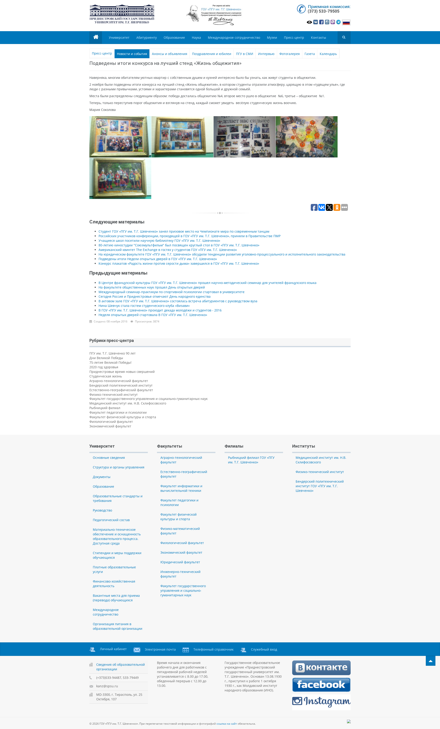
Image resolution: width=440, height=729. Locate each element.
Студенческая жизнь (105, 376)
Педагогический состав (111, 520)
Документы (101, 477)
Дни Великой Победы (106, 358)
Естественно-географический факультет (121, 390)
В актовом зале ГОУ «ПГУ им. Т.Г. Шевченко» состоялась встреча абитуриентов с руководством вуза (178, 301)
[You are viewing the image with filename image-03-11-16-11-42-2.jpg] (244, 136)
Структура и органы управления (118, 467)
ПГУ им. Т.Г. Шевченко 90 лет (112, 353)
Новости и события (132, 54)
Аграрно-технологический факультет (118, 381)
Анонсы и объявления (169, 54)
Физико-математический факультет (180, 530)
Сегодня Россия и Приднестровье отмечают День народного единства (155, 296)
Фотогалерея (289, 54)
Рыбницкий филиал (104, 408)
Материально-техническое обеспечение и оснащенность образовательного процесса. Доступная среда (117, 536)
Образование (174, 37)
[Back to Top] (430, 661)
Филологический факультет (111, 421)
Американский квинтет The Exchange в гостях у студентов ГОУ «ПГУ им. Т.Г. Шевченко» (168, 250)
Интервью (266, 54)
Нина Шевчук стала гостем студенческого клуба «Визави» (144, 305)
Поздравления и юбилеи (211, 54)
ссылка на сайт (227, 724)
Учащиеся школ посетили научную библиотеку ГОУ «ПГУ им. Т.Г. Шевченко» (159, 240)
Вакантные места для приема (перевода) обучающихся (116, 597)
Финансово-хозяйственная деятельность (114, 583)
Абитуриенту (146, 37)
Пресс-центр (294, 37)
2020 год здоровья (103, 367)
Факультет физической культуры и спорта (122, 417)
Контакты (318, 37)
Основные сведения (109, 457)
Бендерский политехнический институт (121, 385)
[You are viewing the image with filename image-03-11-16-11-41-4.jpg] (182, 136)
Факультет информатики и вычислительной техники (181, 488)
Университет (119, 37)
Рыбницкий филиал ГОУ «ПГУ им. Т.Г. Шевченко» (251, 459)
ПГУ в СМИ (244, 54)
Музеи (272, 37)
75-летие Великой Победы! (110, 362)
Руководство (102, 510)
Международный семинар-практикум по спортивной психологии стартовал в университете (172, 292)
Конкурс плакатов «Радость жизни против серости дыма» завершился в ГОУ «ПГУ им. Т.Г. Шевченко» (179, 263)
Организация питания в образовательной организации (117, 626)
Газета (310, 54)
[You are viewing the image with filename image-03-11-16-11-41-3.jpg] (120, 136)
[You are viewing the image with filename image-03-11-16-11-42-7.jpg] (307, 136)
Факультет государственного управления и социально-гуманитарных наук (148, 398)
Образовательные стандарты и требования (118, 498)
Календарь (328, 54)
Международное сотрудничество (234, 37)
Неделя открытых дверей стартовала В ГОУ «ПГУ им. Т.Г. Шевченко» (153, 315)
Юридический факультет (180, 562)
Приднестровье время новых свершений (122, 371)
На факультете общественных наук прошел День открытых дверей (152, 287)
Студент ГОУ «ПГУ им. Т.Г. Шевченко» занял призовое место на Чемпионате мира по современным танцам (184, 231)
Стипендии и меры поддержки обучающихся (117, 555)
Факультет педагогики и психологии (118, 412)
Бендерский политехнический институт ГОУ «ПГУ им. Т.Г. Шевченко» (320, 486)
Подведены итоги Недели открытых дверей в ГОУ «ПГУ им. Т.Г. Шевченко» (158, 259)
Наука (196, 37)
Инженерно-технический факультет (180, 573)
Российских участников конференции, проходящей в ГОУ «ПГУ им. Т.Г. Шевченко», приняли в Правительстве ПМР (189, 236)
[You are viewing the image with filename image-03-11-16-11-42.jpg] (120, 178)
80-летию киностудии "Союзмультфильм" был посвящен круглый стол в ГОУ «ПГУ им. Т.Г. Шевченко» (179, 245)
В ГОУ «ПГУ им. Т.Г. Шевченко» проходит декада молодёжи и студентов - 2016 (160, 310)
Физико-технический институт (113, 394)
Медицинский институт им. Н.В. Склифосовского (127, 403)
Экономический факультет (110, 426)
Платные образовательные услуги (114, 569)
